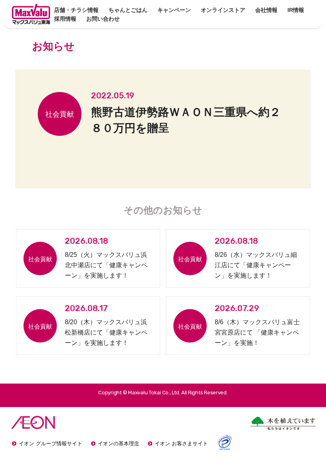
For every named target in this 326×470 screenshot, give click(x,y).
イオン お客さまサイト (181, 443)
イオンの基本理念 (118, 443)
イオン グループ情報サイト (50, 443)
